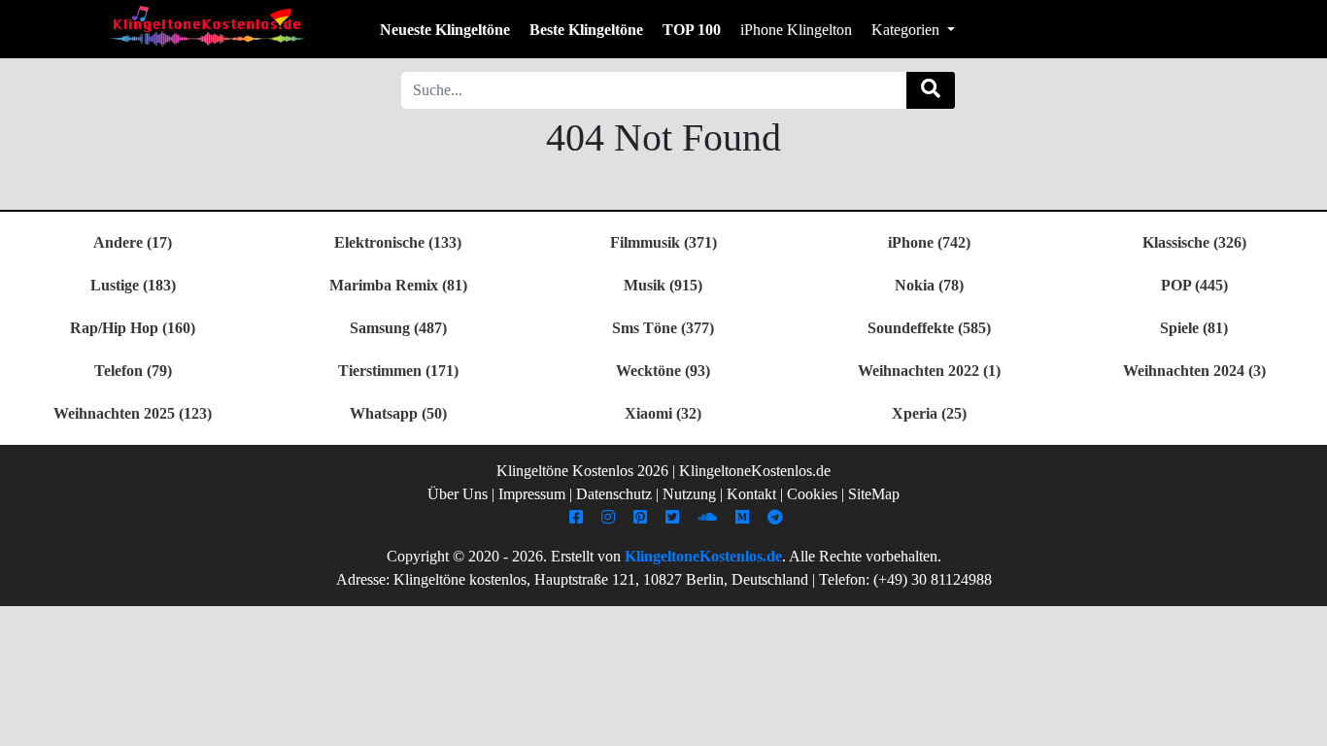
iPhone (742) (929, 242)
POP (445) (1194, 285)
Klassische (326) (1194, 242)
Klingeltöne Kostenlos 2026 (582, 470)
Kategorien (907, 29)
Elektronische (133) (397, 242)
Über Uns (457, 494)
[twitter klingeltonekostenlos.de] (674, 517)
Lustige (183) (133, 285)
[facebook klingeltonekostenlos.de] (578, 517)
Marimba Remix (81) (398, 285)
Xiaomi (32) (663, 413)
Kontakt (751, 494)
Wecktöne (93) (663, 370)
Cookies (812, 494)
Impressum (531, 494)
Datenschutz (614, 494)
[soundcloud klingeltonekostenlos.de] (710, 517)
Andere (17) (132, 242)
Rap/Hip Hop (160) (132, 328)
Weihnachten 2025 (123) (132, 413)
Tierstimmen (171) (398, 370)
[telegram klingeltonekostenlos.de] (777, 517)
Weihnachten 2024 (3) (1194, 370)
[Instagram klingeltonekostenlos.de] (610, 517)
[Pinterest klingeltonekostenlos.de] (642, 517)
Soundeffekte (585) (929, 328)
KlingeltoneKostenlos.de (703, 556)
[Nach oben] (1300, 721)
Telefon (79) (133, 370)
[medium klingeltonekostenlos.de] (744, 517)
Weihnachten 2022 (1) (929, 370)
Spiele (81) (1194, 328)
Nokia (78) (929, 285)
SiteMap (874, 494)
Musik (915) (663, 285)
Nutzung (689, 494)
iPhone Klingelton (796, 29)
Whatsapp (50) (398, 413)
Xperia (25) (929, 413)
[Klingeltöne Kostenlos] (207, 25)
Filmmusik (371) (663, 242)
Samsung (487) (398, 328)
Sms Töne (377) (663, 328)
